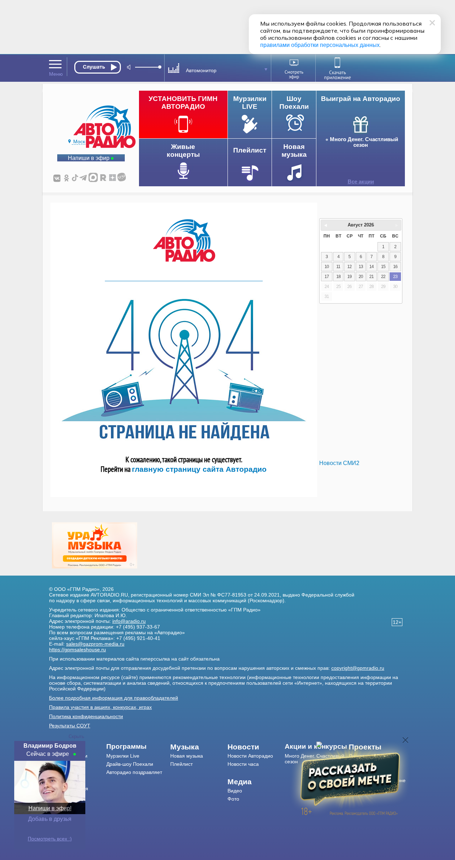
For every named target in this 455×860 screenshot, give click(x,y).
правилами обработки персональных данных (320, 45)
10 (327, 266)
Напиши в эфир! (49, 808)
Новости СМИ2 (339, 463)
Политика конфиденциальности (86, 716)
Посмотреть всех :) (50, 839)
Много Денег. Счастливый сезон (364, 142)
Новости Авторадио (250, 756)
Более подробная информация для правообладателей (113, 698)
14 (371, 266)
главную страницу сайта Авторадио (199, 469)
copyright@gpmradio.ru (357, 668)
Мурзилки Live (122, 756)
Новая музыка (186, 756)
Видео (235, 791)
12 (349, 266)
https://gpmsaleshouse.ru (77, 649)
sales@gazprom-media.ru (95, 644)
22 (383, 276)
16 (395, 266)
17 (327, 276)
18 (338, 276)
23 (395, 276)
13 (361, 266)
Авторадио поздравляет (134, 772)
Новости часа (243, 764)
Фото (233, 799)
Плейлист (181, 764)
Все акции (361, 182)
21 (371, 276)
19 (349, 276)
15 (383, 266)
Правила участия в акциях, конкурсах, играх (100, 707)
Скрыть (76, 736)
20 (361, 276)
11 (338, 266)
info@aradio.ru (129, 621)
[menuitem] (138, 747)
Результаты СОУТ (69, 725)
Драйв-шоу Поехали (129, 764)
